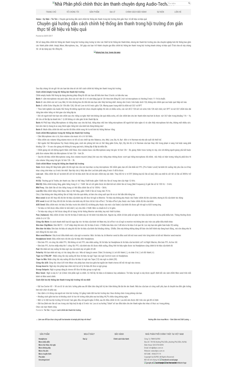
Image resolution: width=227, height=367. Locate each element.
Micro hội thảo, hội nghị (47, 345)
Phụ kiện (42, 357)
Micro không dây (45, 348)
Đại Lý (112, 12)
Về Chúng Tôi (73, 12)
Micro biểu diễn (44, 342)
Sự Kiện (160, 12)
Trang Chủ (51, 12)
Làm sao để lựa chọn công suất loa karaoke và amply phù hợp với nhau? (63, 319)
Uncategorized (44, 360)
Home (38, 19)
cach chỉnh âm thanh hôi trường (69, 310)
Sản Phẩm (94, 12)
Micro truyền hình (45, 354)
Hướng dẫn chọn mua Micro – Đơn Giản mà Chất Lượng (169, 319)
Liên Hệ (177, 12)
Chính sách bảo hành (136, 12)
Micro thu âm (43, 351)
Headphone (43, 339)
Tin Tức (54, 19)
